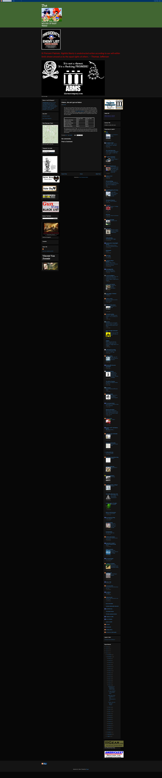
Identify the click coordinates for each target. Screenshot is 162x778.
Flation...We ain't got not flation (111, 703)
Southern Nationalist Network (112, 606)
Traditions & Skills (109, 616)
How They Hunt (109, 559)
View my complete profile (48, 251)
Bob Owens (108, 387)
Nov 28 (110, 662)
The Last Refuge (109, 181)
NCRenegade (108, 250)
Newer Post (64, 173)
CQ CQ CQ (108, 367)
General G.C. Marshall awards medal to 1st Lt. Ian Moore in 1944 (112, 316)
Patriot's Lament (109, 394)
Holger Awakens (109, 356)
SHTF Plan (108, 214)
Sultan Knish (108, 228)
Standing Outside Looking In (112, 484)
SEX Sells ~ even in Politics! (111, 201)
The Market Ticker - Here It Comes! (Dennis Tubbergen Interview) (111, 145)
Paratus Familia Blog (110, 466)
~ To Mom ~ (113, 419)
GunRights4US (109, 572)
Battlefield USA (109, 608)
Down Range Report (110, 475)
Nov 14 (110, 684)
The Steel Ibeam (109, 522)
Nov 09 (110, 715)
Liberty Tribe (108, 582)
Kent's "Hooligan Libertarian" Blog (112, 331)
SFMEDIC (107, 340)
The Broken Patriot (110, 611)
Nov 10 (110, 713)
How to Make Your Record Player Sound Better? (114, 496)
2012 (107, 650)
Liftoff (107, 251)
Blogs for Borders (109, 549)
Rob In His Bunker (109, 603)
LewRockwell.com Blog (111, 349)
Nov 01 (110, 729)
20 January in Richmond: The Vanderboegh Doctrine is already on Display (114, 375)
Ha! (111, 434)
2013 (107, 648)
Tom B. (107, 545)
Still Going (113, 476)
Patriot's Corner (109, 298)
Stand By (112, 486)
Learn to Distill (109, 621)
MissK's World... (109, 418)
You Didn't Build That (110, 532)
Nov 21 (110, 672)
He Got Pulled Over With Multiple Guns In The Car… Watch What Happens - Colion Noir (114, 170)
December (109, 654)
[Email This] (77, 135)
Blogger (87, 769)
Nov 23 (110, 668)
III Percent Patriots (110, 371)
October (109, 732)
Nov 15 (110, 682)
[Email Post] (75, 135)
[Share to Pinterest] (82, 135)
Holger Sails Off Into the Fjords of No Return (114, 358)
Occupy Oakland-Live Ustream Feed (112, 692)
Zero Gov (108, 321)
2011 (107, 652)
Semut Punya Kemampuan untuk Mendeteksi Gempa (114, 566)
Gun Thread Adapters (47, 118)
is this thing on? (109, 518)
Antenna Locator (46, 116)
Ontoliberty (108, 592)
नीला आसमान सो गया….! (110, 429)
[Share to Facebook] (81, 135)
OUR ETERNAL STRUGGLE (111, 293)
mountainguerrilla (109, 269)
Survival (64, 104)
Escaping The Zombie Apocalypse (113, 287)
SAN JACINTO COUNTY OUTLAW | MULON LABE (111, 544)
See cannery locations (80, 111)
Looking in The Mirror (110, 563)
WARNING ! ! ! (108, 294)
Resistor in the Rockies (110, 443)
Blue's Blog (108, 255)
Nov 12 (110, 709)
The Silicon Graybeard (110, 156)
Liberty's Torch (109, 176)
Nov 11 (110, 711)
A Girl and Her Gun (109, 452)
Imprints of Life (114, 220)
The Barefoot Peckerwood (51, 10)
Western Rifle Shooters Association (111, 366)
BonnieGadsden (109, 531)
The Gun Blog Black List (111, 166)
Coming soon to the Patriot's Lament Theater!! (114, 396)
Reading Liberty (109, 629)
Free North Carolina (110, 314)
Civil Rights (108, 593)
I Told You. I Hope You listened (112, 215)
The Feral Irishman (107, 132)
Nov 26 (110, 666)
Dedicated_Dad (109, 597)
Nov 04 (110, 723)
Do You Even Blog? (109, 453)
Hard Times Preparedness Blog (112, 457)
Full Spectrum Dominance (110, 639)
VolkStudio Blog (109, 238)
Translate (52, 152)
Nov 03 (110, 725)
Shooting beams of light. (111, 239)
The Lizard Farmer (109, 558)
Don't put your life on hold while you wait (114, 334)
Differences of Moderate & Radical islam (111, 688)
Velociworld (108, 627)
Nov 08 (110, 717)
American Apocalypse (110, 536)
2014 (107, 646)
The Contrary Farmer (110, 403)
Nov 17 (110, 678)
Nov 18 (110, 676)
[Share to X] (79, 135)
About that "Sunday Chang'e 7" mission (114, 159)
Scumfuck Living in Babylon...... (110, 261)
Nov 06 (110, 719)
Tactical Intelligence (110, 275)
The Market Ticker (110, 142)
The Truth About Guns (110, 150)
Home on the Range (110, 219)
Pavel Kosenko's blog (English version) (112, 244)
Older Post (98, 173)
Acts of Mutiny (109, 619)
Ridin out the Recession (111, 512)
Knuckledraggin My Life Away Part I (112, 190)
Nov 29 (110, 660)
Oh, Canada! (108, 256)
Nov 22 (110, 670)
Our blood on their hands (111, 632)
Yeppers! (112, 458)
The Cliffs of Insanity (110, 381)
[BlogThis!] (78, 135)
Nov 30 (110, 658)
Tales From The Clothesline (111, 433)
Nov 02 (110, 727)
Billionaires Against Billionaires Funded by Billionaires (114, 231)
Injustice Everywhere (110, 409)
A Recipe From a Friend (110, 513)
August (108, 736)
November (109, 656)
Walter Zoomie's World (110, 305)
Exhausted (108, 177)
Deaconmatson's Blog (110, 517)
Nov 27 (110, 664)
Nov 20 (110, 674)
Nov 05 (110, 721)
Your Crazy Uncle (109, 585)
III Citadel (108, 624)
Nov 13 (110, 707)
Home (81, 173)
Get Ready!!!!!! (113, 504)
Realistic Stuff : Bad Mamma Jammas (112, 428)
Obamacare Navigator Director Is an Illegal (114, 552)
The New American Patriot (111, 614)
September (109, 734)
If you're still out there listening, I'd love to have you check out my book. (112, 264)
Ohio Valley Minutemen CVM (112, 494)
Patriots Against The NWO (111, 503)
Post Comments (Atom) (83, 177)
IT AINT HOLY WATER (110, 284)
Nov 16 (110, 680)
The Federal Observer (110, 200)
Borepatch (108, 205)
